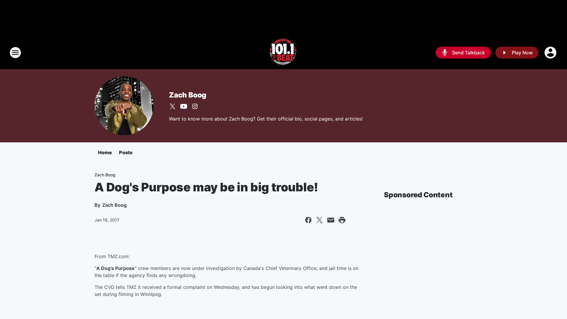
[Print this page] (342, 220)
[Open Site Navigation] (15, 52)
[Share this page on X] (319, 220)
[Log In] (551, 52)
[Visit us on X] (172, 106)
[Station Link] (283, 52)
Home (105, 152)
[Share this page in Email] (331, 220)
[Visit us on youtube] (183, 106)
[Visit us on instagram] (194, 106)
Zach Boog (187, 95)
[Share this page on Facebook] (308, 220)
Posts (125, 152)
